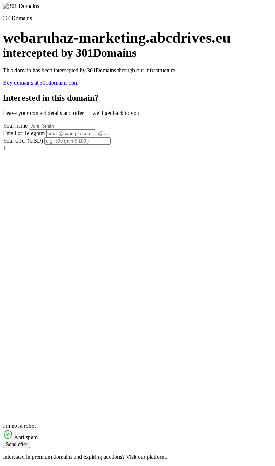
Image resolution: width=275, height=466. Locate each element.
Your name (15, 125)
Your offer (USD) (23, 141)
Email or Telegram (24, 133)
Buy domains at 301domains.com (40, 83)
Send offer (16, 444)
